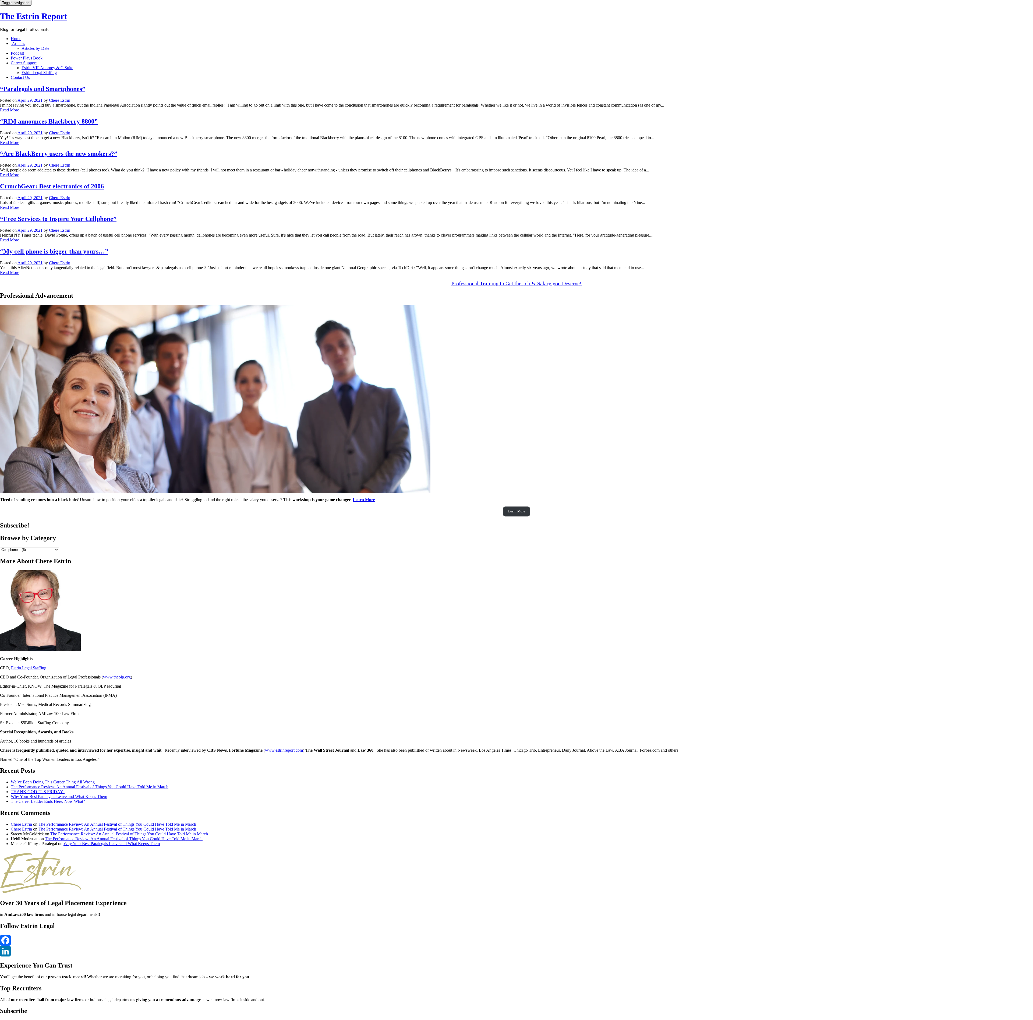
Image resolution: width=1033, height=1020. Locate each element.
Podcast (17, 53)
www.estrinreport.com (284, 750)
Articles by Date (35, 48)
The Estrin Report (33, 16)
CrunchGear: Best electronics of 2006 (52, 186)
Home (16, 38)
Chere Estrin (59, 100)
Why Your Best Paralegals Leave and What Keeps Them (59, 796)
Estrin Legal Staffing (39, 72)
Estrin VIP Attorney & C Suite (47, 67)
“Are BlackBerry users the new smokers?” (58, 153)
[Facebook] (516, 940)
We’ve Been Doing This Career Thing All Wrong (53, 782)
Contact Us (20, 77)
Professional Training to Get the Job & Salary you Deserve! (516, 283)
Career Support (24, 63)
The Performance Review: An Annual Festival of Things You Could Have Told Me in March (89, 787)
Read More (9, 110)
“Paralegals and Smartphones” (42, 88)
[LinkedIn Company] (516, 951)
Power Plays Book (27, 58)
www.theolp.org (117, 677)
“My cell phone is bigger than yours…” (54, 251)
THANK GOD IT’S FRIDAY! (38, 791)
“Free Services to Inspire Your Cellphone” (58, 218)
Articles (18, 43)
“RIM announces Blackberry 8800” (49, 121)
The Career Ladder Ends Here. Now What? (48, 801)
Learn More (364, 499)
